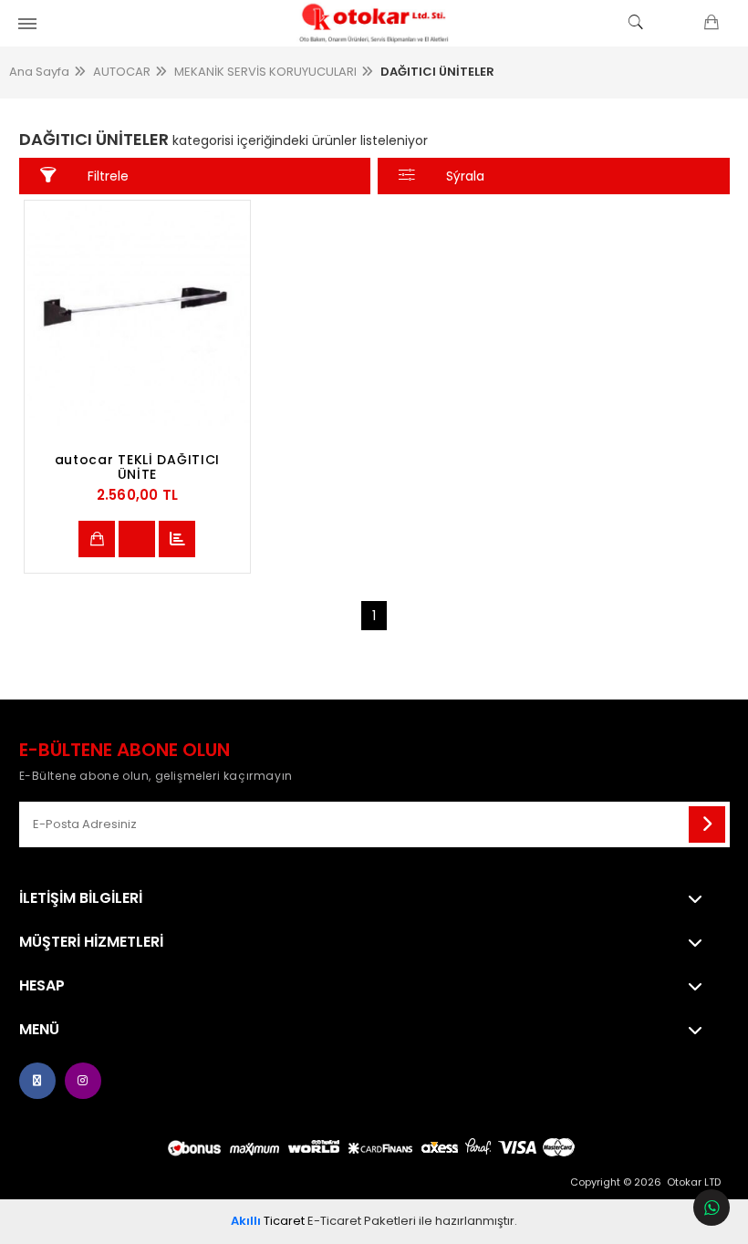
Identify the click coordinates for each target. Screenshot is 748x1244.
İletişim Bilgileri (80, 898)
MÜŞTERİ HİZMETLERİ (91, 942)
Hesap (42, 986)
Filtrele (108, 176)
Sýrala (465, 176)
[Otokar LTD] (374, 23)
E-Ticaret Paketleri (361, 1220)
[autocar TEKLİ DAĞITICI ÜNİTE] (138, 314)
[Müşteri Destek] (711, 1207)
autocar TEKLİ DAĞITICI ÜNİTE (137, 467)
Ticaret (268, 1220)
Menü (39, 1030)
